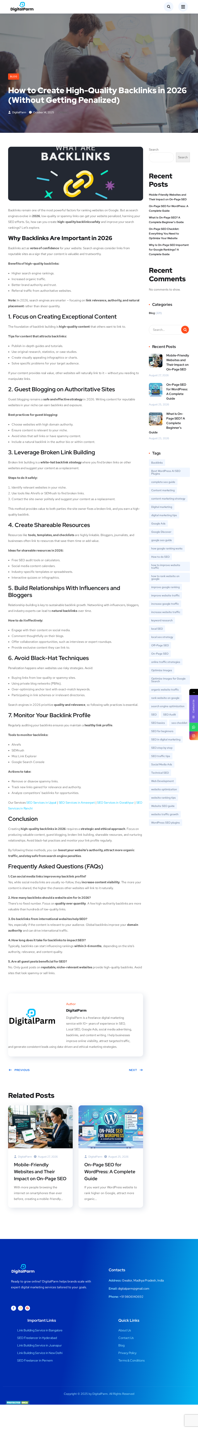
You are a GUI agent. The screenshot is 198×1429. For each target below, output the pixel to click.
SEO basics (158, 723)
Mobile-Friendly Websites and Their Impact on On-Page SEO (40, 1172)
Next (133, 1070)
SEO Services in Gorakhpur (115, 803)
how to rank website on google (165, 577)
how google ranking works (167, 548)
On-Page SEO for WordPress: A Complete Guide (109, 1172)
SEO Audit (169, 714)
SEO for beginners (162, 731)
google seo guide (161, 540)
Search (154, 150)
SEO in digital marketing (165, 739)
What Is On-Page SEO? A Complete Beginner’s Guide (166, 220)
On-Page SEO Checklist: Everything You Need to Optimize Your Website (164, 233)
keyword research (162, 620)
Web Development (162, 781)
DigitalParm (19, 112)
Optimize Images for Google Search (168, 680)
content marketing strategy (168, 498)
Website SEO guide (163, 806)
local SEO (157, 628)
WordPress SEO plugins (165, 822)
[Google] (27, 1308)
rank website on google (165, 698)
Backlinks (157, 462)
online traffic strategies (165, 662)
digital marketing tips (164, 515)
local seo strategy (162, 637)
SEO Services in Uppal (41, 803)
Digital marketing (161, 507)
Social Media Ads (161, 764)
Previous (22, 1070)
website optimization (164, 789)
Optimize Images (161, 670)
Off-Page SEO (160, 645)
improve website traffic (165, 595)
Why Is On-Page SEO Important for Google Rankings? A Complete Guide (169, 249)
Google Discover (161, 532)
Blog (13, 76)
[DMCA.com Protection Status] (18, 1402)
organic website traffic (165, 689)
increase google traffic (165, 603)
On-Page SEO (159, 653)
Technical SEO (160, 772)
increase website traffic (165, 612)
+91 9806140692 (131, 1297)
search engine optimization (167, 706)
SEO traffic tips (160, 756)
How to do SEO (160, 556)
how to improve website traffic (165, 566)
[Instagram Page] (193, 736)
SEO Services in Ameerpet (77, 803)
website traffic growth (164, 814)
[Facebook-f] (13, 1308)
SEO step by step (161, 747)
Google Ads (158, 523)
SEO (154, 714)
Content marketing (163, 490)
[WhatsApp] (193, 727)
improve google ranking (165, 587)
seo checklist (179, 723)
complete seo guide (163, 482)
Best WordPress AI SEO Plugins (165, 472)
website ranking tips (163, 797)
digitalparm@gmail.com (133, 1289)
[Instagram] (20, 1308)
